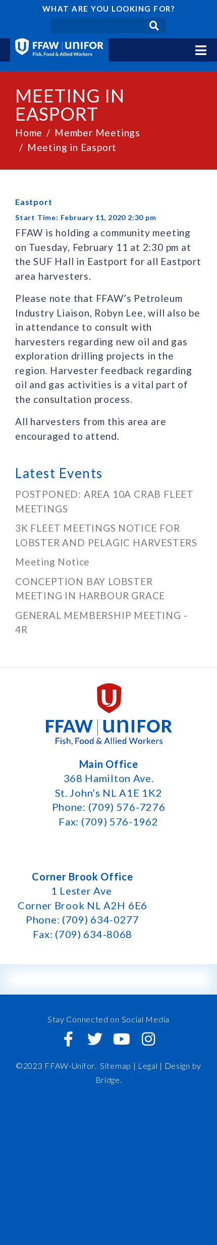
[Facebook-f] (68, 1039)
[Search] (154, 25)
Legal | (150, 1065)
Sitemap (115, 1065)
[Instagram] (148, 1039)
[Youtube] (121, 1039)
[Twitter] (95, 1039)
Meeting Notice (52, 561)
